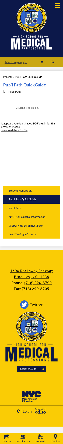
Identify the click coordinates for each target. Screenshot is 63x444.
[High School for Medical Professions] (31, 18)
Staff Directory (23, 441)
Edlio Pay (42, 62)
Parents (7, 76)
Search (53, 62)
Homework (40, 441)
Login (24, 411)
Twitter (36, 304)
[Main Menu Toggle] (57, 6)
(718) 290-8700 (38, 282)
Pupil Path (14, 91)
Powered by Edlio (40, 411)
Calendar (7, 441)
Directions (55, 441)
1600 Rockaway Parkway (31, 270)
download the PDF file (14, 130)
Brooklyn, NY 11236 (31, 276)
